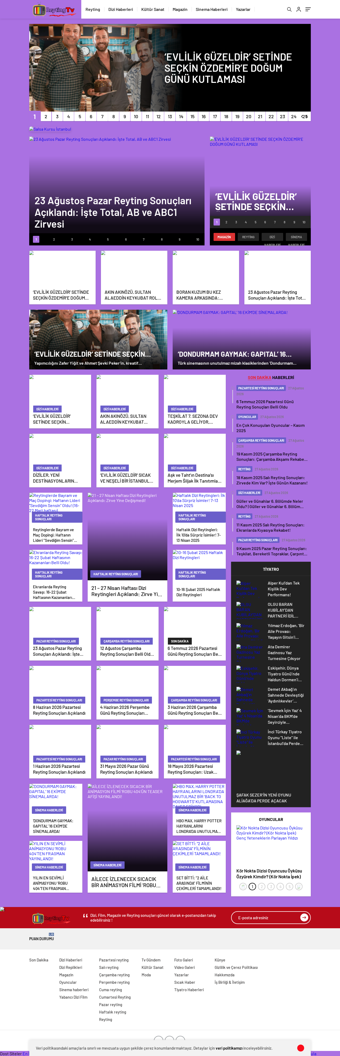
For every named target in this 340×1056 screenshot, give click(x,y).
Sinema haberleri (296, 238)
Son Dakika (38, 959)
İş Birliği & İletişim (230, 982)
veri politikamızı (229, 1048)
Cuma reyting (110, 989)
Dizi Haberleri (120, 9)
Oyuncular (68, 982)
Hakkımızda (225, 974)
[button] (34, 116)
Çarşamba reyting (114, 974)
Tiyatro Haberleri (189, 989)
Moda (146, 974)
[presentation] (243, 886)
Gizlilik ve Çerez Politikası (236, 967)
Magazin (180, 9)
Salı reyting (108, 967)
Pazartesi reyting (114, 959)
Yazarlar (243, 9)
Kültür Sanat (152, 9)
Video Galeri (184, 967)
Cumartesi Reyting (115, 997)
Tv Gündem (151, 959)
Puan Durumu (41, 937)
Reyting (93, 9)
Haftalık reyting (112, 1012)
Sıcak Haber (184, 982)
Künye (220, 959)
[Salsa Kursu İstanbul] (50, 128)
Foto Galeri (183, 959)
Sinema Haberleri (212, 9)
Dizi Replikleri (70, 967)
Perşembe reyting (114, 982)
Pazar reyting (110, 1004)
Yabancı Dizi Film (73, 997)
